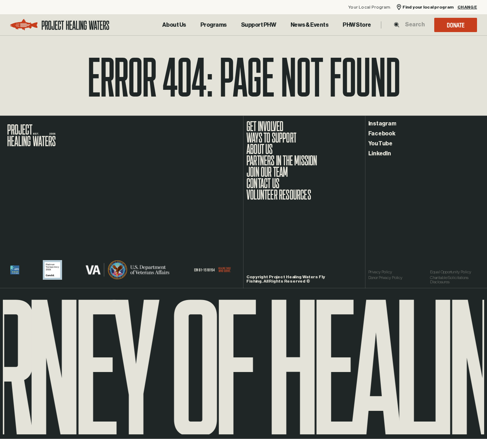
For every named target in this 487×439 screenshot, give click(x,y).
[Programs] (213, 25)
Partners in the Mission (281, 164)
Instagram (382, 123)
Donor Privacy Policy (385, 277)
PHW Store (357, 25)
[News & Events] (310, 25)
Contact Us (262, 187)
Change (467, 7)
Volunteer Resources (278, 198)
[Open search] (396, 24)
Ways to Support (271, 141)
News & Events (310, 25)
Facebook (381, 133)
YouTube (380, 143)
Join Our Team (267, 175)
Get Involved (264, 130)
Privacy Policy (380, 272)
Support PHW (258, 25)
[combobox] (414, 24)
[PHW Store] (357, 25)
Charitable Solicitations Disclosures (449, 279)
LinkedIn (379, 153)
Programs (213, 25)
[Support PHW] (258, 25)
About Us (174, 25)
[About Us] (174, 25)
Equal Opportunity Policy (450, 272)
